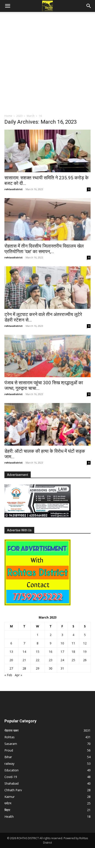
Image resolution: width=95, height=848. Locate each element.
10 (62, 643)
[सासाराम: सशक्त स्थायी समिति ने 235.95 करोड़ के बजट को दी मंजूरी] (47, 151)
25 (73, 660)
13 (11, 651)
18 (73, 651)
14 (24, 651)
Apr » (18, 675)
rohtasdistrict (13, 189)
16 (50, 651)
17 (62, 651)
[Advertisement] (47, 64)
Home (8, 116)
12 (85, 643)
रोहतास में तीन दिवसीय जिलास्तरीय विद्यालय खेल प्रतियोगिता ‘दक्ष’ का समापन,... (44, 248)
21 (24, 660)
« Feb (8, 675)
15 (37, 651)
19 (85, 651)
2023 (19, 116)
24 (62, 660)
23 (50, 660)
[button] (7, 6)
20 (11, 660)
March (30, 116)
